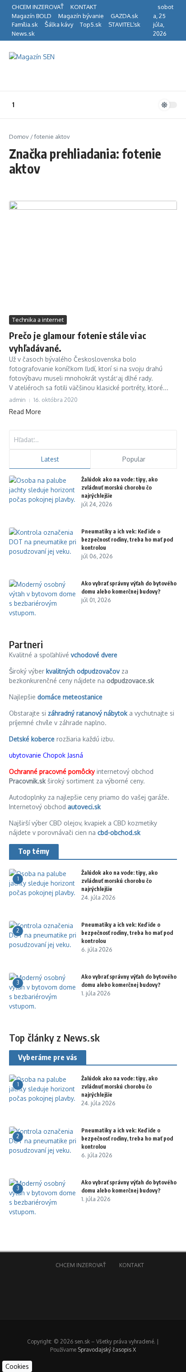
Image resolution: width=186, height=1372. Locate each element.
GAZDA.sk (124, 15)
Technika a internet (38, 319)
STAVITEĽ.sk (124, 24)
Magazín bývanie (81, 15)
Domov (19, 136)
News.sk (23, 33)
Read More (25, 411)
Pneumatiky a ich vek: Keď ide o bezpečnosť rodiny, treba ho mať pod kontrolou (127, 539)
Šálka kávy (59, 24)
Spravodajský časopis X (107, 1349)
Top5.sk (91, 24)
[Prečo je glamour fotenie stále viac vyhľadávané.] (93, 257)
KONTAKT (83, 6)
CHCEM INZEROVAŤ (38, 6)
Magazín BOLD (31, 15)
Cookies (17, 1366)
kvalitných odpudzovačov (83, 671)
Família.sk (25, 24)
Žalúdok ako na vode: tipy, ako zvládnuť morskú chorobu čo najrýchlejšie (119, 487)
